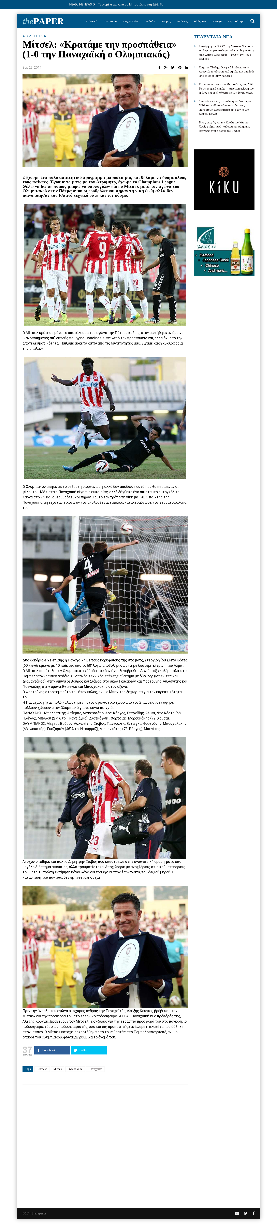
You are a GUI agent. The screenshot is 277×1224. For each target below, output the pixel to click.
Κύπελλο (42, 1069)
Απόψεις (182, 21)
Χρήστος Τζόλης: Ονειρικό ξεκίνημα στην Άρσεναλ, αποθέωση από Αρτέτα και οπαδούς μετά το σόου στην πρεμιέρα (226, 71)
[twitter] (245, 1213)
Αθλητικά (200, 21)
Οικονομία (110, 21)
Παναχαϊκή (95, 1069)
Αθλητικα (35, 36)
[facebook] (253, 1213)
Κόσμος (166, 21)
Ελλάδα (150, 21)
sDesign (217, 21)
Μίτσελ (57, 1069)
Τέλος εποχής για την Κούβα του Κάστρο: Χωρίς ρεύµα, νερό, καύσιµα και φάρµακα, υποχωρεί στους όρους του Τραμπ (224, 126)
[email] (237, 1213)
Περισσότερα (236, 21)
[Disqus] (105, 1143)
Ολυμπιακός (75, 1069)
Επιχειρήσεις (131, 21)
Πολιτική (91, 21)
